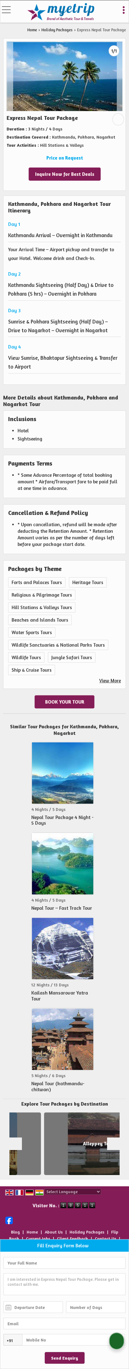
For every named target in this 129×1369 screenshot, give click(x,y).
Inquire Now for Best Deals (64, 174)
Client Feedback (72, 1238)
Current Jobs (38, 1238)
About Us (54, 1231)
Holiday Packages (57, 30)
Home (32, 30)
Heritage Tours (87, 582)
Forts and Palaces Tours (37, 582)
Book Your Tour (64, 702)
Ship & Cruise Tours (32, 670)
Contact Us (105, 1238)
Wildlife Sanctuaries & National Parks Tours (58, 645)
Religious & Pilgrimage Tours (42, 595)
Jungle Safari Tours (71, 657)
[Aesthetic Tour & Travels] (60, 12)
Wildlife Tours (26, 657)
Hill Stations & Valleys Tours (42, 607)
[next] (113, 1143)
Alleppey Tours (74, 1144)
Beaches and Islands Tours (40, 620)
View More (110, 681)
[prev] (15, 1143)
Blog (15, 1231)
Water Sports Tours (32, 632)
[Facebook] (9, 1219)
